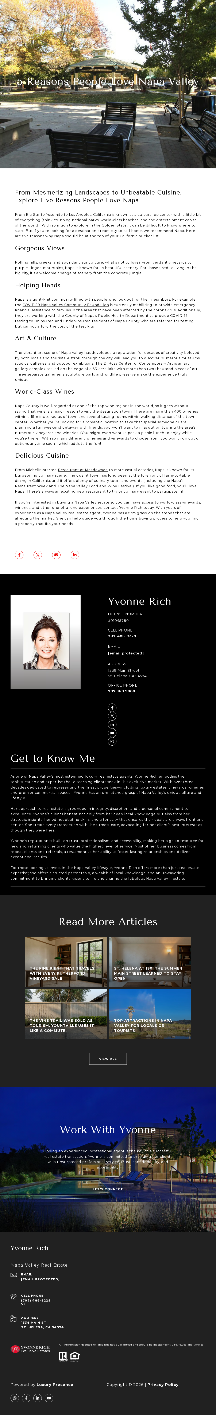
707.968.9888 (121, 691)
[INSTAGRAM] (112, 741)
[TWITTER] (112, 716)
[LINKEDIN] (112, 724)
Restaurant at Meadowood (83, 470)
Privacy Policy (163, 1384)
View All (108, 1059)
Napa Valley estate (91, 502)
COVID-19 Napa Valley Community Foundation (66, 305)
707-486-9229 (122, 636)
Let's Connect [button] (108, 1189)
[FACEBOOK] (112, 708)
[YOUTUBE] (112, 733)
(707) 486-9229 (36, 1300)
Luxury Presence (55, 1384)
